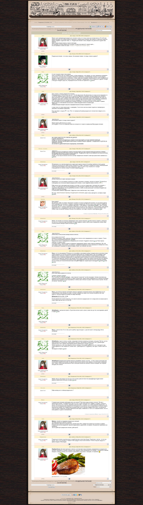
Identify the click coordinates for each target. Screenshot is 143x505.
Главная (35, 22)
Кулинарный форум (38, 28)
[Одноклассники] (78, 495)
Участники (75, 22)
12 (90, 231)
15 (91, 289)
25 (90, 446)
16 (91, 307)
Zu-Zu (43, 35)
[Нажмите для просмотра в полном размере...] (68, 474)
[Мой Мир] (79, 495)
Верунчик (43, 53)
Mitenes (42, 399)
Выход (107, 22)
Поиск (86, 22)
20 (91, 376)
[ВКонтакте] (74, 495)
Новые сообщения (68, 22)
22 (90, 399)
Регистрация (102, 22)
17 (91, 327)
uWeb (74, 503)
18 (91, 338)
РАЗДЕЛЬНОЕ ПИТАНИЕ (66, 28)
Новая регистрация (102, 18)
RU (42, 51)
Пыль (43, 71)
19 (91, 358)
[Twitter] (76, 495)
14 (90, 269)
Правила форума (80, 22)
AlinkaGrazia (43, 161)
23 (90, 418)
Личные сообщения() (60, 22)
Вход (109, 18)
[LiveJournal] (81, 495)
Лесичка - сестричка (43, 148)
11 (90, 218)
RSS (89, 22)
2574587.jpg (61, 476)
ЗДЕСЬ (101, 183)
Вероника (43, 199)
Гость (43, 135)
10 (90, 199)
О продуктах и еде (51, 28)
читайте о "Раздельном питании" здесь (80, 45)
